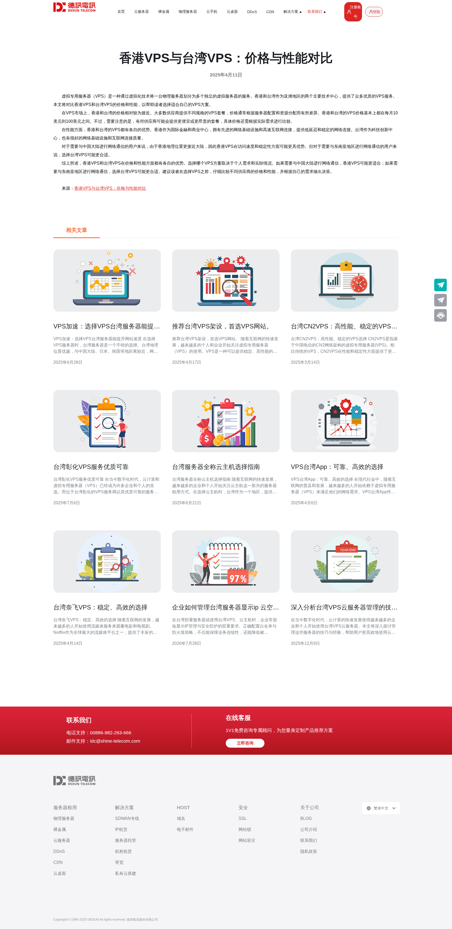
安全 (243, 807)
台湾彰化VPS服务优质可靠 (91, 466)
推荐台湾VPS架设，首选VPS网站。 (222, 326)
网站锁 (245, 829)
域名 (181, 818)
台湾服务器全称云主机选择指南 (216, 466)
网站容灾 (247, 840)
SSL (243, 818)
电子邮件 (185, 829)
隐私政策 (308, 851)
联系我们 (308, 840)
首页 (121, 11)
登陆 (376, 12)
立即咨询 (245, 743)
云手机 (211, 11)
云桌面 (232, 11)
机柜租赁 (123, 851)
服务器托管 (125, 840)
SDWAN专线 (127, 818)
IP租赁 (121, 829)
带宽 (119, 862)
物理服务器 (188, 11)
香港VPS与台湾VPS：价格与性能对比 (110, 188)
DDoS (252, 12)
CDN (270, 12)
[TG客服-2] (440, 300)
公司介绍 (308, 829)
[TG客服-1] (440, 285)
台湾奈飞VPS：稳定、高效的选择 (100, 607)
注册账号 (355, 12)
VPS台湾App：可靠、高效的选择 (337, 466)
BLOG (306, 818)
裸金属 (163, 11)
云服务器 (141, 11)
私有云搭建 (125, 873)
